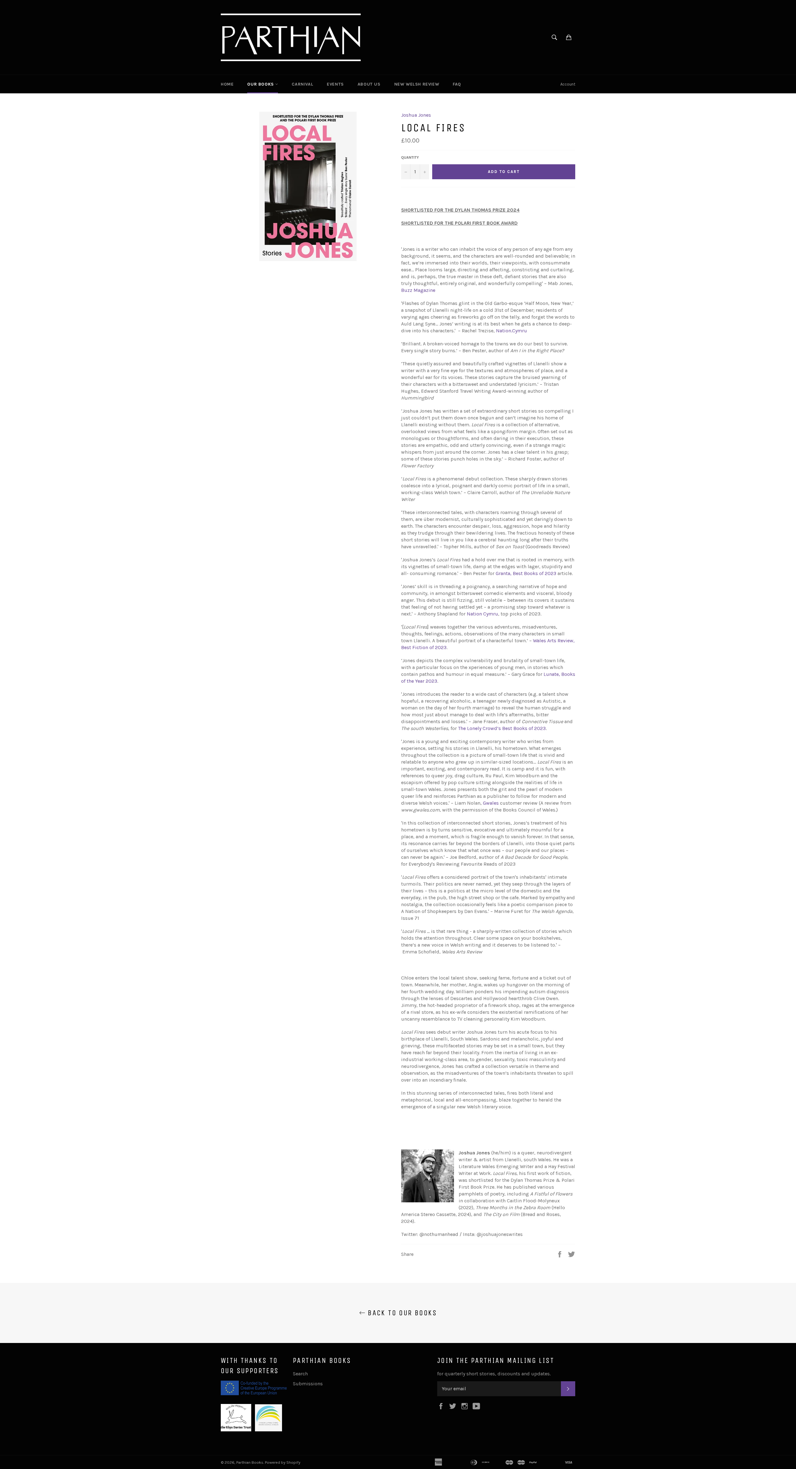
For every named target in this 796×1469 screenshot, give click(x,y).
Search (300, 1374)
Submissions (308, 1384)
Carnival (302, 84)
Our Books (261, 84)
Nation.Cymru (511, 331)
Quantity (410, 157)
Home (227, 84)
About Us (369, 84)
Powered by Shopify (282, 1462)
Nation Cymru (482, 614)
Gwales (491, 803)
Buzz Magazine (418, 290)
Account (567, 84)
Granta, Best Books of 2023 (526, 573)
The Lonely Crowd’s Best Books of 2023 (502, 728)
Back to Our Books (401, 1312)
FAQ (457, 84)
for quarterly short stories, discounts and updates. (494, 1374)
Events (335, 84)
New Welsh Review (416, 84)
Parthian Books (249, 1462)
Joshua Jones (416, 115)
